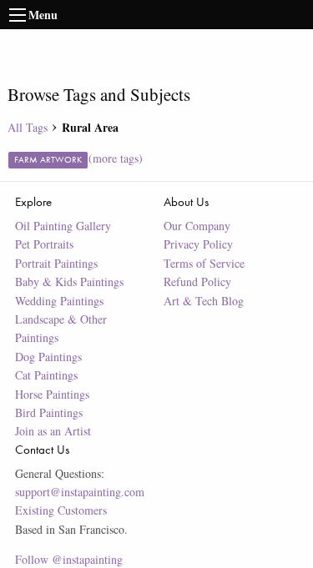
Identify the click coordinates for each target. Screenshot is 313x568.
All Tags (28, 127)
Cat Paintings (46, 375)
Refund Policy (197, 281)
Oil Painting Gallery (63, 226)
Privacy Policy (198, 244)
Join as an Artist (53, 431)
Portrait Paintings (56, 263)
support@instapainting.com (79, 492)
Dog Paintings (48, 356)
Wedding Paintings (59, 301)
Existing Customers (61, 510)
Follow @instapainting (69, 559)
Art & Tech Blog (204, 301)
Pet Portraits (44, 244)
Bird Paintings (49, 412)
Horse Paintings (52, 394)
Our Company (197, 226)
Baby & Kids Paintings (69, 281)
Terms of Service (204, 263)
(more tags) (115, 158)
